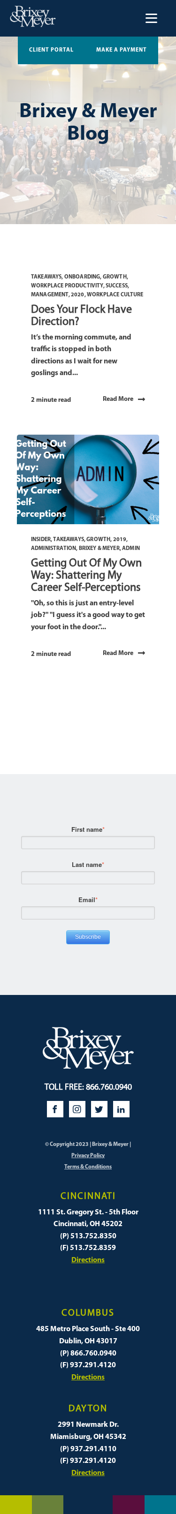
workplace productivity (67, 286)
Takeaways (46, 277)
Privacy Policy (88, 1156)
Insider (41, 539)
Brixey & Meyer (99, 548)
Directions (88, 1260)
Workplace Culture (115, 295)
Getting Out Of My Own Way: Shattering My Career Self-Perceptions (86, 576)
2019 (120, 539)
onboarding (82, 277)
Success (117, 286)
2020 (77, 295)
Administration (53, 548)
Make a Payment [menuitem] (121, 50)
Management (50, 295)
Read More (118, 399)
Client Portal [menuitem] (51, 50)
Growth (115, 277)
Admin (131, 548)
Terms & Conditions (88, 1167)
